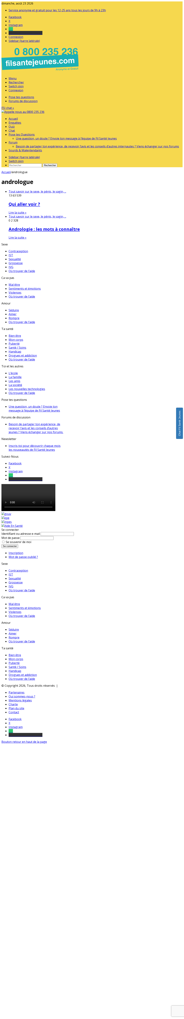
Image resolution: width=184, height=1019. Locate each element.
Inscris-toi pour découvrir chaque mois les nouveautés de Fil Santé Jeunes (35, 448)
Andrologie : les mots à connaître (44, 229)
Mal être (14, 285)
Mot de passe (10, 538)
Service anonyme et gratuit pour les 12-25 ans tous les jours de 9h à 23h (57, 10)
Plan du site (16, 708)
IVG (11, 267)
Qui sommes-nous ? (22, 696)
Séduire (14, 310)
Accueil (13, 119)
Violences (15, 293)
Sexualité (15, 259)
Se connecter (10, 546)
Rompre (14, 318)
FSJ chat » (7, 108)
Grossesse (16, 263)
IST (11, 255)
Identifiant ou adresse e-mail (20, 534)
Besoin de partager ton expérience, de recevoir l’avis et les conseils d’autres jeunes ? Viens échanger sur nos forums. (36, 428)
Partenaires (16, 692)
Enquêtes (15, 123)
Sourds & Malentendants (25, 150)
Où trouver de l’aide (22, 271)
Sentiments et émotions (25, 289)
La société (15, 385)
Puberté (14, 344)
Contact (14, 712)
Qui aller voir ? (24, 204)
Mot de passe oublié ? (23, 557)
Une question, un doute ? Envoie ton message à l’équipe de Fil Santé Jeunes (66, 138)
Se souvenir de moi (18, 542)
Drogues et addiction (23, 355)
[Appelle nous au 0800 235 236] (40, 72)
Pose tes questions (21, 97)
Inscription (16, 553)
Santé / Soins (17, 348)
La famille (15, 377)
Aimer (13, 314)
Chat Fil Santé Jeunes (179, 423)
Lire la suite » (17, 213)
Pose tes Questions (22, 134)
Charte (13, 704)
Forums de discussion (23, 101)
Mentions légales (20, 700)
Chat (12, 131)
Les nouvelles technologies (27, 389)
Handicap (15, 352)
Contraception (18, 251)
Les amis (14, 381)
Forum (13, 142)
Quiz (12, 127)
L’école (13, 373)
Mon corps (16, 340)
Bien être (15, 336)
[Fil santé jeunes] (22, 112)
